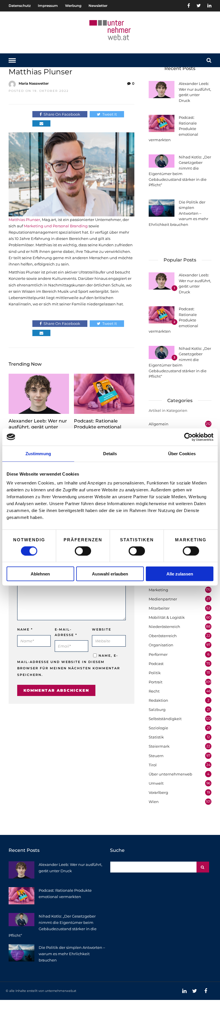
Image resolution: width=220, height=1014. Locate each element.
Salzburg (157, 709)
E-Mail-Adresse (66, 632)
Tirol (153, 765)
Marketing (158, 590)
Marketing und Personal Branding (56, 226)
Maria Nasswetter (34, 83)
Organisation (161, 645)
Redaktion (158, 700)
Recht (154, 691)
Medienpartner (163, 599)
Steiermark (159, 746)
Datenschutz (20, 5)
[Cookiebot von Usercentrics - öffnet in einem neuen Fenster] (188, 437)
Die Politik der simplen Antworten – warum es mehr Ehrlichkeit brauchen (72, 953)
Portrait (155, 682)
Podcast (156, 663)
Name (25, 629)
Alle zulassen (179, 573)
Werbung (73, 5)
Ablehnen (40, 573)
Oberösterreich (163, 635)
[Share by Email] (41, 123)
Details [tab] (110, 453)
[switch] (83, 550)
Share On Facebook (62, 114)
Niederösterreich (164, 626)
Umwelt (156, 783)
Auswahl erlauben (110, 573)
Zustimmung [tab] (38, 453)
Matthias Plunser (24, 219)
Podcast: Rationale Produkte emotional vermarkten (97, 427)
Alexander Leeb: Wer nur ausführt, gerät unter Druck (38, 427)
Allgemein (158, 424)
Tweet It (109, 114)
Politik (155, 672)
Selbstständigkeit (165, 718)
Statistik (156, 737)
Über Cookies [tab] (182, 453)
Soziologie (158, 728)
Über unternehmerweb (170, 774)
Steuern (156, 755)
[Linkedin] (209, 5)
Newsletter (98, 5)
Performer (158, 654)
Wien (154, 801)
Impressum (48, 5)
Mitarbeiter (159, 608)
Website (101, 629)
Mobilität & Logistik (167, 617)
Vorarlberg (158, 792)
